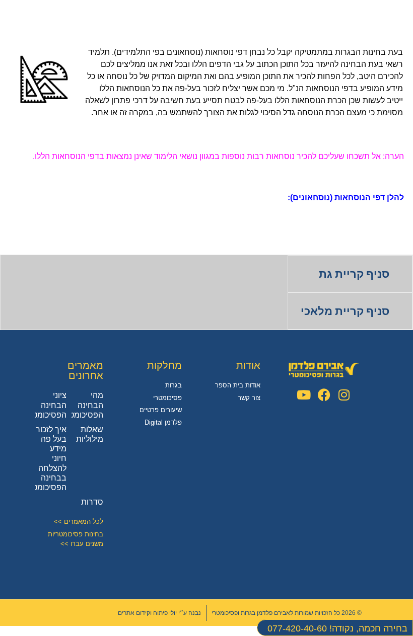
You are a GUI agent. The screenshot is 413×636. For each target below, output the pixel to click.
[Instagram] (344, 394)
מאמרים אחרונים (85, 370)
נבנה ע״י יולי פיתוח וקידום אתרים (159, 612)
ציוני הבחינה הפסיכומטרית (43, 405)
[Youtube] (304, 394)
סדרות (92, 502)
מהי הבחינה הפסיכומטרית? (77, 405)
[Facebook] (324, 394)
